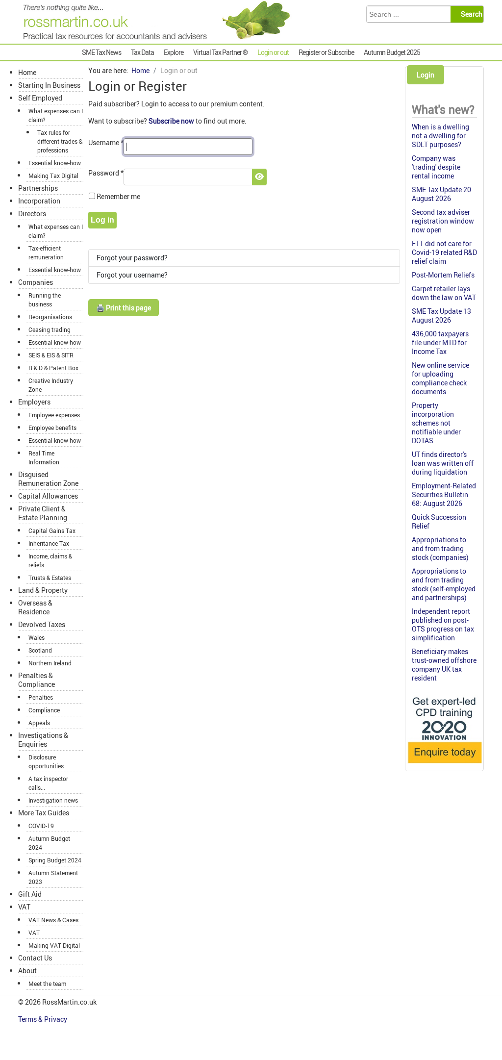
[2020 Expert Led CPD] (444, 764)
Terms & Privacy (43, 1019)
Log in (102, 220)
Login (425, 74)
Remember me (118, 196)
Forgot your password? (132, 257)
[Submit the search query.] (470, 14)
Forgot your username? (132, 274)
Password (106, 172)
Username (106, 142)
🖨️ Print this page (123, 307)
